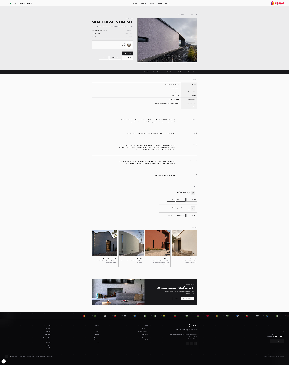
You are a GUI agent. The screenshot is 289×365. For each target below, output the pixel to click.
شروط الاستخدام (22, 356)
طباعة (103, 57)
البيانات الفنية (194, 71)
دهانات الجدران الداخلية (143, 328)
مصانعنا (48, 339)
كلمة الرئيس (96, 334)
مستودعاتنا (48, 345)
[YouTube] (187, 343)
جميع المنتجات (190, 14)
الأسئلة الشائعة (50, 356)
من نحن (97, 328)
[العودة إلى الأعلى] (6, 356)
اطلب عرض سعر (128, 53)
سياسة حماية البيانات (40, 356)
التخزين (152, 71)
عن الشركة (143, 3)
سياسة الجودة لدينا (95, 337)
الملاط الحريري (145, 337)
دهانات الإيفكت (145, 334)
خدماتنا (152, 3)
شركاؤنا (97, 331)
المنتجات (160, 3)
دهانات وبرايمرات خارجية (182, 14)
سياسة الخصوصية (30, 356)
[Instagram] (191, 343)
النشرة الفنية (47, 334)
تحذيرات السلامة (159, 71)
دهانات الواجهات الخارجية (143, 331)
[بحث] (15, 3)
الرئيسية (167, 3)
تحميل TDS (114, 57)
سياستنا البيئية (96, 339)
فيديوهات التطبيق (46, 337)
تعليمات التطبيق (169, 71)
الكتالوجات (176, 298)
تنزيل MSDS (179, 215)
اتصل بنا (135, 3)
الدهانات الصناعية (144, 339)
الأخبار (98, 342)
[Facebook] (195, 343)
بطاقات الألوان (47, 328)
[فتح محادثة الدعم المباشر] (4, 361)
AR (8, 3)
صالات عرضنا (47, 347)
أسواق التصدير (47, 342)
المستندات (145, 71)
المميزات (187, 71)
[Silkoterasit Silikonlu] (167, 40)
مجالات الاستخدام (178, 71)
